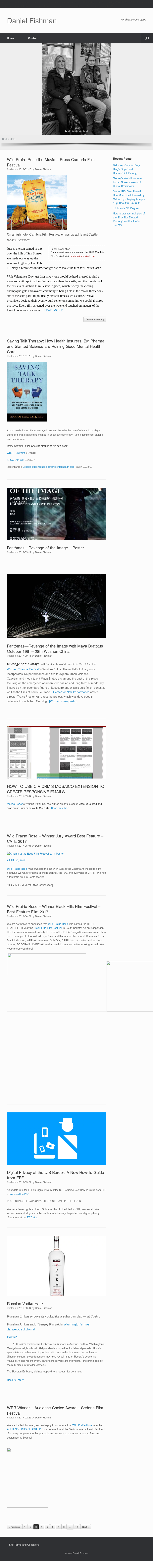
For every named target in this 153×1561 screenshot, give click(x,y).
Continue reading (95, 319)
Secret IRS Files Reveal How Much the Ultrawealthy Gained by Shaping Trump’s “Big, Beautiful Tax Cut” (129, 197)
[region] (76, 96)
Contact (32, 38)
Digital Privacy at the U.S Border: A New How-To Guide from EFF (55, 1175)
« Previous (14, 1526)
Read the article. (60, 808)
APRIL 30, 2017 (16, 860)
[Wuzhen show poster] (62, 701)
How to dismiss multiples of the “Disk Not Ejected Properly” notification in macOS (129, 219)
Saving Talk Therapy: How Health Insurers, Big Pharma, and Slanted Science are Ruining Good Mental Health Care (56, 346)
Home (10, 38)
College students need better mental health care (49, 467)
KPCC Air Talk (15, 460)
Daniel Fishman (43, 169)
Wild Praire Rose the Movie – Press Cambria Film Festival (51, 162)
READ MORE (53, 310)
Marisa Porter (15, 804)
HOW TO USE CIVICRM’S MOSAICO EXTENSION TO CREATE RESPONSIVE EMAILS (55, 788)
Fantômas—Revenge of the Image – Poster (45, 548)
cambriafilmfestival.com (82, 256)
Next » (85, 1526)
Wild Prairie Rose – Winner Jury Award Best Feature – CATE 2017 (55, 838)
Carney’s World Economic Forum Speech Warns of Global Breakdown (128, 182)
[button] (147, 38)
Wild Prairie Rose (17, 868)
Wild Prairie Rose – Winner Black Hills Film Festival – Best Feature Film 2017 (53, 908)
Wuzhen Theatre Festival (23, 669)
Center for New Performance (71, 692)
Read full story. (15, 1380)
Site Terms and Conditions (24, 1544)
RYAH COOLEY (20, 240)
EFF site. (32, 1217)
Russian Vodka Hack (25, 1303)
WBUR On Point (16, 453)
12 (77, 1526)
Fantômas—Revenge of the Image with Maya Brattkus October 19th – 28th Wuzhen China (55, 648)
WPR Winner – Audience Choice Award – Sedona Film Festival (55, 1410)
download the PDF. (19, 1194)
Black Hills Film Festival (48, 928)
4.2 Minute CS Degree (125, 208)
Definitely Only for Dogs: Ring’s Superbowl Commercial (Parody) (127, 169)
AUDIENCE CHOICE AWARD (24, 1429)
